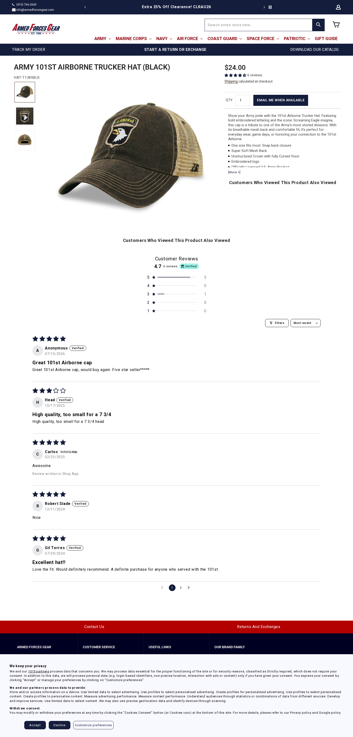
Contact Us (94, 626)
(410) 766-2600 (26, 4)
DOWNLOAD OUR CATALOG (314, 49)
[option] (176, 7)
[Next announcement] (264, 7)
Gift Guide (326, 38)
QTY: (229, 100)
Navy (162, 38)
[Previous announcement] (85, 7)
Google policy (330, 712)
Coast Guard (222, 38)
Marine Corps (132, 38)
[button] (236, 75)
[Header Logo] (36, 29)
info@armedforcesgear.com (35, 10)
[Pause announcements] (270, 7)
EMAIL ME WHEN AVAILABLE (280, 100)
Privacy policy (300, 712)
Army (100, 38)
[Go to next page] (190, 587)
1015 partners (38, 671)
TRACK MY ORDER (28, 49)
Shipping (231, 81)
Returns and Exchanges (258, 626)
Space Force (261, 38)
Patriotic (295, 38)
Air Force (188, 38)
